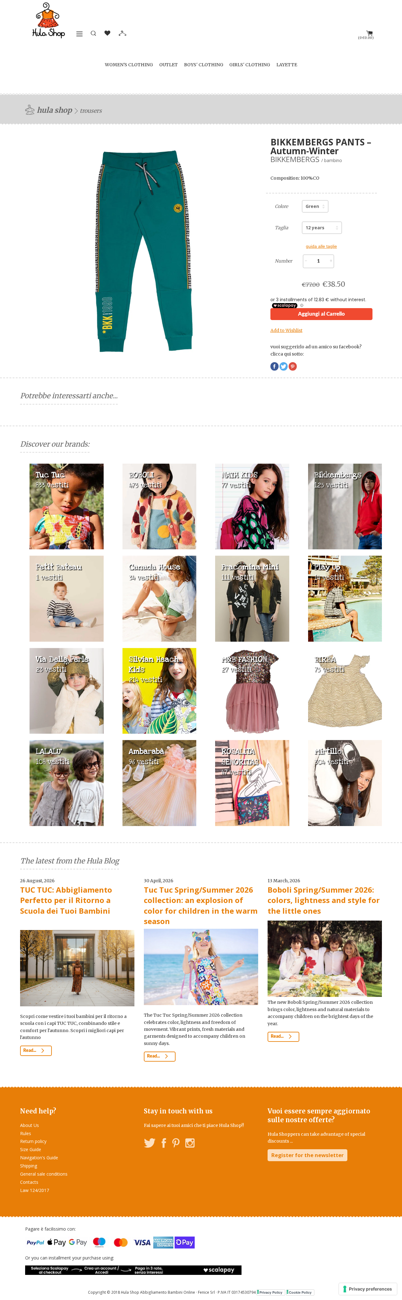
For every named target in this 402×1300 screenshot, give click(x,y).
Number (283, 261)
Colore (281, 206)
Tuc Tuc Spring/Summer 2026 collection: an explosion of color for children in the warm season (201, 905)
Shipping (28, 1166)
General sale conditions (44, 1174)
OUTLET (168, 65)
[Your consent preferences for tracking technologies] (368, 1289)
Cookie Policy (300, 1292)
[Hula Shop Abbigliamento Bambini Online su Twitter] (150, 1144)
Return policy (33, 1141)
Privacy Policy (270, 1292)
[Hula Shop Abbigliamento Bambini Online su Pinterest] (176, 1144)
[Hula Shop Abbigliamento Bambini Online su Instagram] (189, 1144)
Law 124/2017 (34, 1190)
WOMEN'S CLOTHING (129, 65)
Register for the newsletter (307, 1155)
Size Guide (30, 1149)
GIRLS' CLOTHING (249, 65)
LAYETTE (286, 65)
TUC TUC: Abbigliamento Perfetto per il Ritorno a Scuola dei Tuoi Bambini (66, 900)
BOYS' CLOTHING (203, 65)
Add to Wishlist (286, 330)
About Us (29, 1125)
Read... (30, 1050)
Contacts (29, 1182)
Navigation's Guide (39, 1158)
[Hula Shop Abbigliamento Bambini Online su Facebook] (163, 1144)
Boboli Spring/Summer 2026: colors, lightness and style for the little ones (324, 900)
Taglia (281, 228)
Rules (25, 1133)
